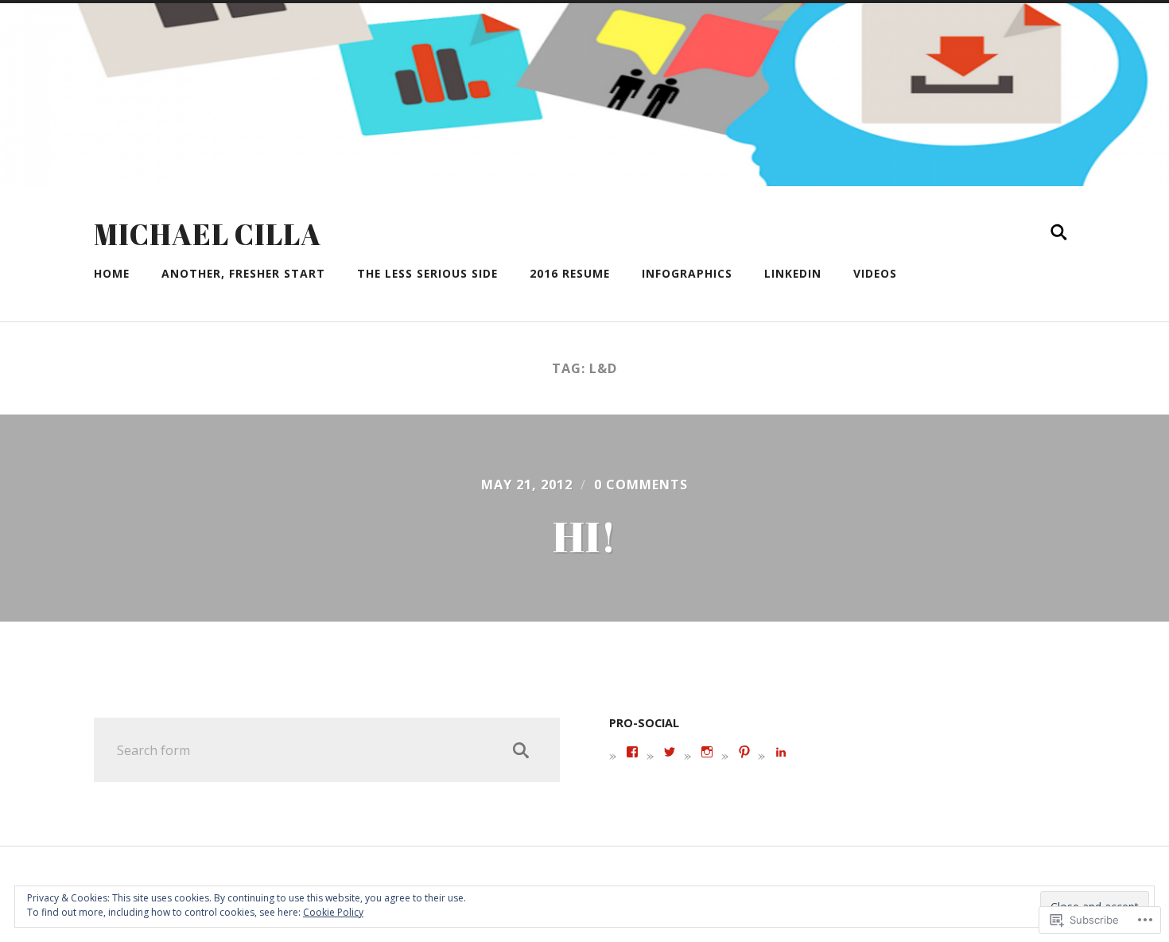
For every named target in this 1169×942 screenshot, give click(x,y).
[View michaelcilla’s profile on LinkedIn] (781, 751)
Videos (875, 273)
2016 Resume (570, 273)
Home (112, 273)
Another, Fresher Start (243, 273)
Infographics (687, 273)
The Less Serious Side (427, 273)
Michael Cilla (207, 234)
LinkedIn (792, 273)
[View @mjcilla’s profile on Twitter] (669, 751)
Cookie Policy (333, 912)
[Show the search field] (1059, 232)
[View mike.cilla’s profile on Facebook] (632, 751)
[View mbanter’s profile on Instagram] (707, 751)
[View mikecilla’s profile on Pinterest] (744, 751)
